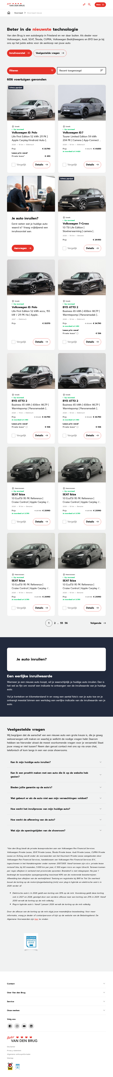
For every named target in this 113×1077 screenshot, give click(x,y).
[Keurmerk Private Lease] (17, 1066)
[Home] (15, 4)
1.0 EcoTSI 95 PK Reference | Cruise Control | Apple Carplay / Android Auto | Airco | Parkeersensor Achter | (30, 504)
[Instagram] (17, 1026)
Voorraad (18, 12)
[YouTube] (24, 1026)
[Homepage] (9, 13)
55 (61, 623)
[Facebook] (10, 1026)
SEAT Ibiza (18, 494)
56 (66, 623)
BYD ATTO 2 (70, 307)
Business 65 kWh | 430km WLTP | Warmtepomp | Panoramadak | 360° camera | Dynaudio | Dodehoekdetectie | (81, 316)
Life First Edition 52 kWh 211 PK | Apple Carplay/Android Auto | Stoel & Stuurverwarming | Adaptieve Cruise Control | (30, 142)
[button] (98, 623)
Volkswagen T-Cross (76, 223)
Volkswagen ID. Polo (24, 132)
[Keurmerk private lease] (31, 942)
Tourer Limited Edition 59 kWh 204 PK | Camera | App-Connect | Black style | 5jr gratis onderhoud (81, 140)
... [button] (58, 623)
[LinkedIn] (31, 1026)
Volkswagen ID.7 (73, 132)
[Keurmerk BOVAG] (10, 1066)
